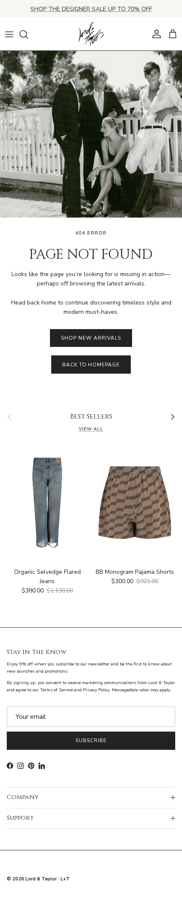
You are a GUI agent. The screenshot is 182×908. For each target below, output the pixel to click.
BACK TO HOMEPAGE (91, 364)
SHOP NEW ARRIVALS (91, 338)
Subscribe (91, 740)
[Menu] (9, 34)
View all (91, 429)
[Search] (28, 34)
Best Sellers (91, 417)
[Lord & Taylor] (91, 34)
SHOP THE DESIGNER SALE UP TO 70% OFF (91, 9)
